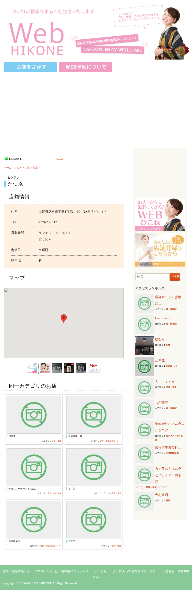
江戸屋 (160, 360)
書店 (168, 500)
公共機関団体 (172, 453)
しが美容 (161, 402)
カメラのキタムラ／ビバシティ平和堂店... (170, 475)
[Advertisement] (96, 108)
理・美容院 (171, 309)
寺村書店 (161, 495)
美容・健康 (171, 387)
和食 (168, 345)
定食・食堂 (31, 167)
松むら (160, 339)
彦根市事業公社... (168, 447)
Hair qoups (162, 318)
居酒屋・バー (115, 441)
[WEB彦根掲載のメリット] (160, 214)
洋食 (59, 493)
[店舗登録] (160, 250)
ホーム (7, 167)
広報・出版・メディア (156, 487)
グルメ (18, 167)
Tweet (59, 159)
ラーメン (107, 493)
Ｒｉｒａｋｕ (165, 381)
